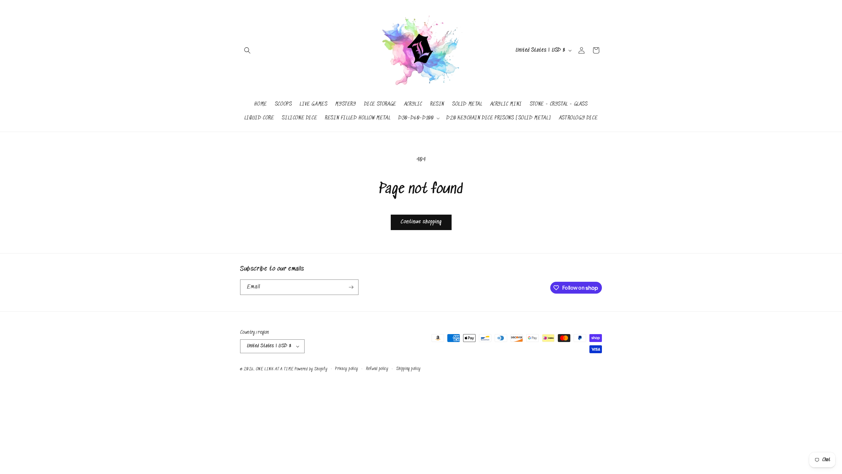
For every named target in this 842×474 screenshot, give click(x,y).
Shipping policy (408, 369)
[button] (247, 50)
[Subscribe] (351, 287)
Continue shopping (421, 222)
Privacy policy (346, 369)
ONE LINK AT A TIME (275, 369)
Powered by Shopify (311, 369)
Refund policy (377, 369)
